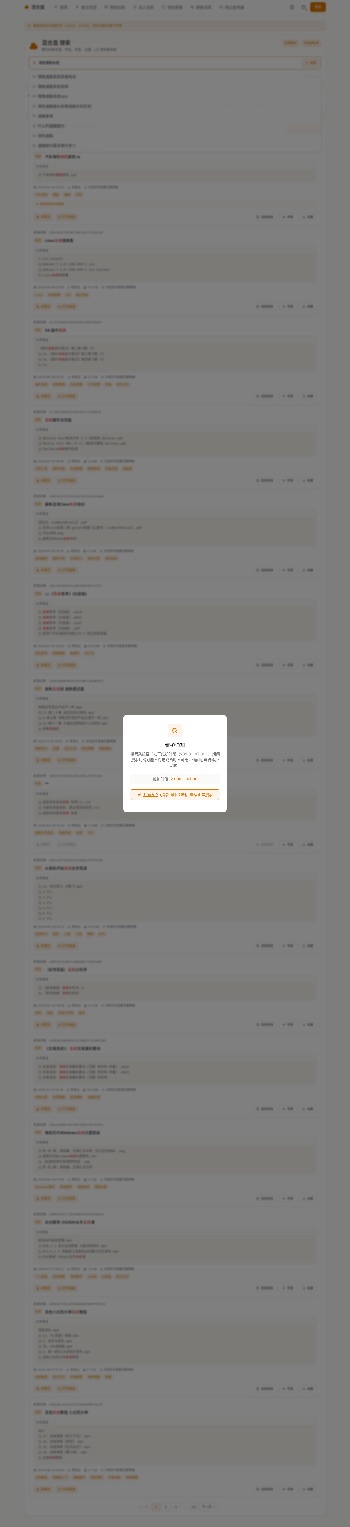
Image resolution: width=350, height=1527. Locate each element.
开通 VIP (150, 794)
